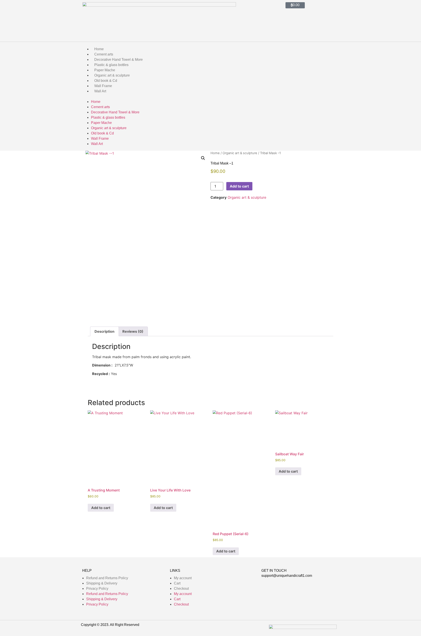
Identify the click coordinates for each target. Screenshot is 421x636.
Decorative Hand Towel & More (118, 59)
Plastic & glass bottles (111, 65)
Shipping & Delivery (101, 583)
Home (99, 49)
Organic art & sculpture (112, 75)
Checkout (181, 588)
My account (183, 578)
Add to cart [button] (100, 508)
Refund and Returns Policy (107, 578)
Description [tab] (104, 331)
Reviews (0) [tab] (132, 331)
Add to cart (239, 186)
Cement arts (103, 54)
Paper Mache (104, 70)
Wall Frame (103, 86)
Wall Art (100, 91)
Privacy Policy (97, 588)
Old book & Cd (105, 80)
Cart (177, 583)
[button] (210, 96)
